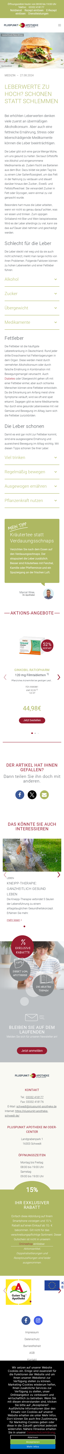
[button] (60, 675)
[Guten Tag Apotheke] (18, 1291)
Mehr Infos (33, 1446)
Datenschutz (32, 1339)
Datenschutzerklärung (41, 1432)
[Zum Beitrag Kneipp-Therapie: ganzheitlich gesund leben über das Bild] (32, 855)
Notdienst (16, 10)
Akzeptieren (33, 1442)
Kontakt (32, 1359)
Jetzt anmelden (32, 1050)
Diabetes (10, 378)
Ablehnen (33, 1437)
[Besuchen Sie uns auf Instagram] (38, 1320)
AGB (32, 1352)
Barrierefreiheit (32, 1346)
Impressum (32, 1332)
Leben (10, 878)
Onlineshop (26, 1244)
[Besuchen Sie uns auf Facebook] (26, 1320)
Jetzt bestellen (32, 720)
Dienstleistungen (38, 13)
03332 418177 (36, 7)
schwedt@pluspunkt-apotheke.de (36, 1106)
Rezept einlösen (34, 10)
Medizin (10, 75)
